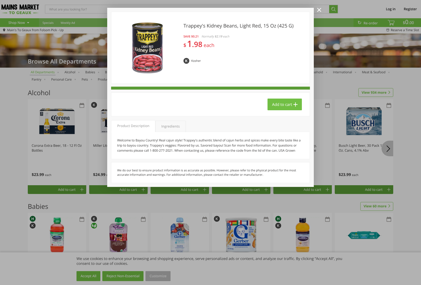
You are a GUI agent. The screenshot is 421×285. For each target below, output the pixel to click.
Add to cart (282, 104)
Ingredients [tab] (170, 126)
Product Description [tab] (133, 126)
